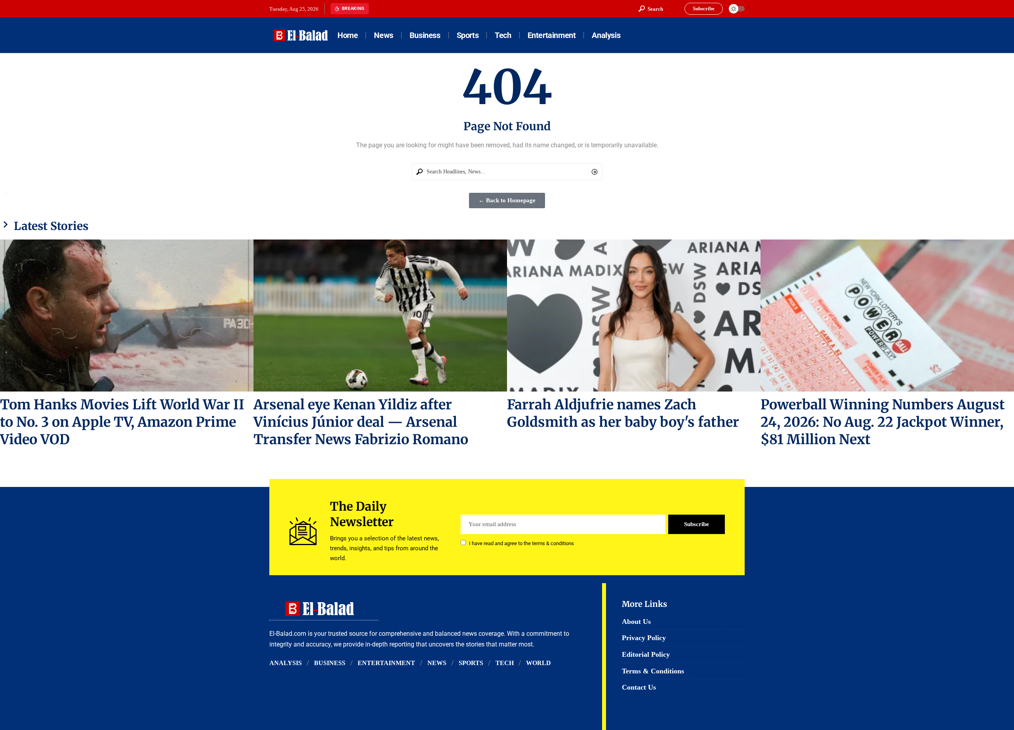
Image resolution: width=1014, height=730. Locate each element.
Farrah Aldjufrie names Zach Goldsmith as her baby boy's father (623, 413)
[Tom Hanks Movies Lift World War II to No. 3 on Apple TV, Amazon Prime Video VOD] (127, 316)
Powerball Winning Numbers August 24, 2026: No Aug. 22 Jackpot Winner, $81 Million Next (882, 422)
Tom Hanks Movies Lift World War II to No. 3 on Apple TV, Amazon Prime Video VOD (122, 422)
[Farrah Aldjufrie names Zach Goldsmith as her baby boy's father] (633, 316)
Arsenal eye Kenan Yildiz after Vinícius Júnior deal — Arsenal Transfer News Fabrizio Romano (361, 422)
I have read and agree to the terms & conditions (521, 543)
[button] (651, 8)
